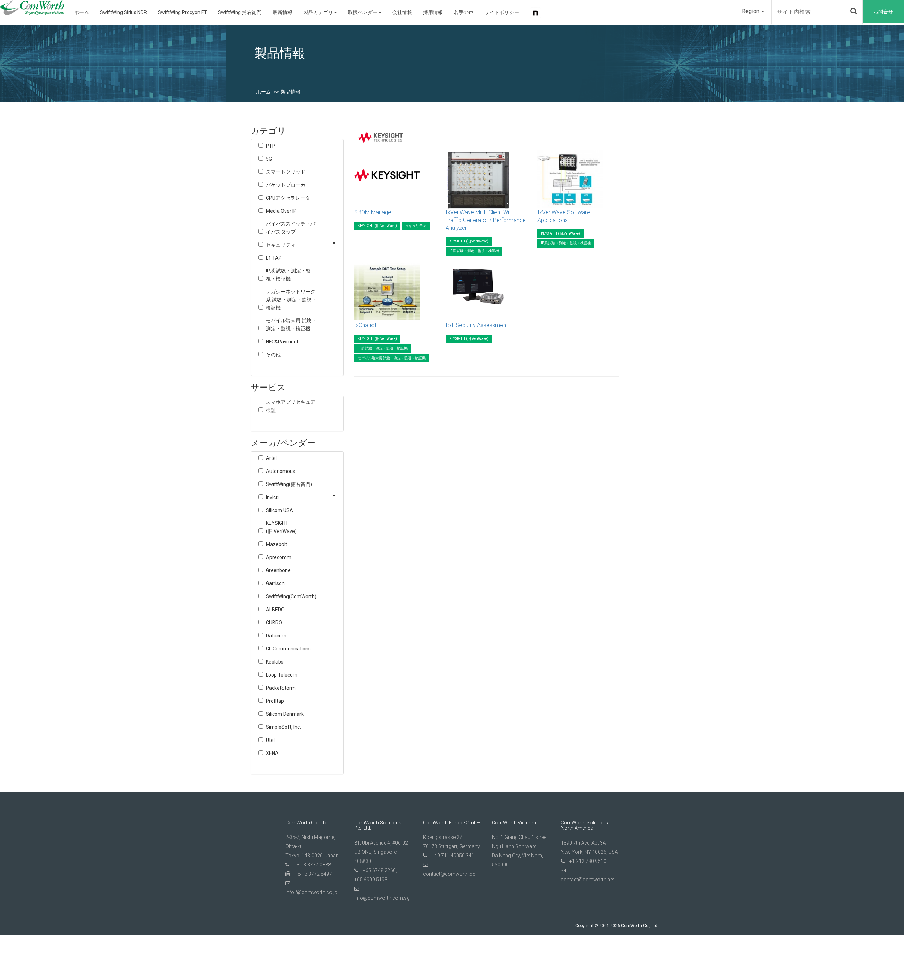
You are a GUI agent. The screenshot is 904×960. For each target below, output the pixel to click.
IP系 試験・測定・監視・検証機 (288, 275)
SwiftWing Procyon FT (182, 12)
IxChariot (365, 325)
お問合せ (883, 11)
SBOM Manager (373, 212)
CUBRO (274, 622)
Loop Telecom (281, 675)
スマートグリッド (285, 172)
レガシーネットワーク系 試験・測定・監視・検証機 (291, 300)
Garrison (275, 583)
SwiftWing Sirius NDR (123, 12)
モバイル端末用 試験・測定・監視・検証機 (291, 324)
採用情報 (433, 12)
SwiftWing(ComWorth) (291, 596)
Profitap (275, 701)
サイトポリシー (501, 12)
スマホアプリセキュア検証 (290, 406)
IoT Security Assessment (477, 325)
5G (269, 159)
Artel (271, 458)
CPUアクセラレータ (288, 198)
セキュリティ (281, 245)
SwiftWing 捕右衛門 (240, 12)
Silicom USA (279, 510)
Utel (270, 740)
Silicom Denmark (285, 714)
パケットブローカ (285, 185)
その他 (273, 355)
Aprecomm (278, 557)
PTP (270, 146)
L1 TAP (274, 258)
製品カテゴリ (318, 12)
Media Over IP (281, 211)
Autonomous (280, 471)
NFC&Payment (282, 341)
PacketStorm (281, 688)
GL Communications (288, 649)
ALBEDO (275, 609)
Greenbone (278, 570)
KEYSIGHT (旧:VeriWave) (281, 527)
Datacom (276, 635)
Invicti (272, 497)
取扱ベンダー (363, 12)
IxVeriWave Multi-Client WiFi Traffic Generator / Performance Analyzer (486, 220)
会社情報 (402, 12)
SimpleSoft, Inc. (283, 727)
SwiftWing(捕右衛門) (289, 484)
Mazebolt (276, 544)
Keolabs (275, 662)
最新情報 (282, 12)
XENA (272, 753)
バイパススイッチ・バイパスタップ (290, 228)
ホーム (81, 12)
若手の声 (464, 12)
